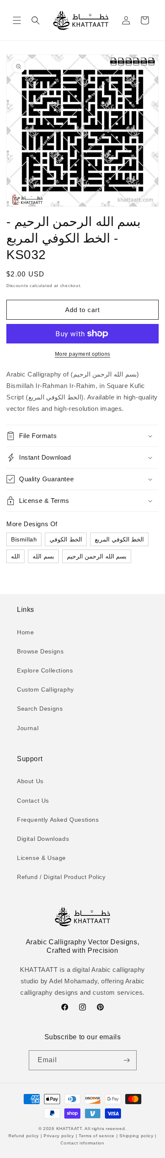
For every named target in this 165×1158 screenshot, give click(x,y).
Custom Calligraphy (45, 689)
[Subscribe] (127, 1060)
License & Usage (41, 857)
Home (25, 632)
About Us (30, 781)
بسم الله (43, 556)
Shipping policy (136, 1135)
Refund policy (24, 1135)
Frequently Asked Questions (58, 819)
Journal (27, 728)
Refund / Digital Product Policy (61, 876)
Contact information (82, 1143)
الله (15, 556)
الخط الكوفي (66, 539)
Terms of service (96, 1135)
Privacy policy (58, 1135)
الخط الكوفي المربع (119, 539)
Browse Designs (40, 651)
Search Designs (40, 708)
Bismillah (24, 539)
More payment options (82, 354)
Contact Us (33, 800)
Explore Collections (45, 670)
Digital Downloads (43, 838)
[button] (17, 20)
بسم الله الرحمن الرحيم (97, 556)
